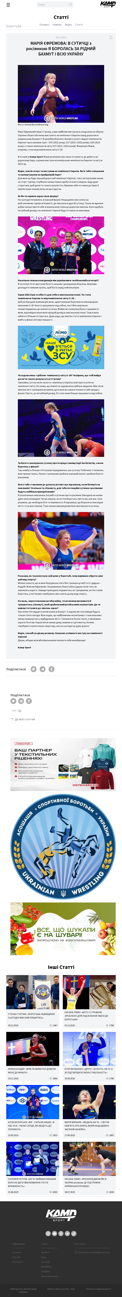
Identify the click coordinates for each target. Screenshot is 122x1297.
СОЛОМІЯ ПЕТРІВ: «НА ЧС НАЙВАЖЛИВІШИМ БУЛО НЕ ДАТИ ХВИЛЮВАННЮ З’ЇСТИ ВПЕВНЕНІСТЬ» (32, 1182)
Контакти (17, 1261)
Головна (44, 24)
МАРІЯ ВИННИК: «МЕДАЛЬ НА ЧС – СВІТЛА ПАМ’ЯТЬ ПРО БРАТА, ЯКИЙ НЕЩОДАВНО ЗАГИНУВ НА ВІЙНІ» (87, 1126)
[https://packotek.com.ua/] (63, 764)
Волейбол (46, 1266)
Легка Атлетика (49, 1276)
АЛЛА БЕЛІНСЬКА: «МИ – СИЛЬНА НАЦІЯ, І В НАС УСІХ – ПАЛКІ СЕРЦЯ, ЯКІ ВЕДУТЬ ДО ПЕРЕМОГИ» (31, 1126)
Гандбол (45, 1271)
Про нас (16, 1257)
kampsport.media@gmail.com (94, 1252)
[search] (70, 4)
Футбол (45, 1252)
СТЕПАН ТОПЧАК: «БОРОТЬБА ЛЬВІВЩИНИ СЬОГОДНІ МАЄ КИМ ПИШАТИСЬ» (31, 1016)
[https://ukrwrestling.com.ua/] (63, 847)
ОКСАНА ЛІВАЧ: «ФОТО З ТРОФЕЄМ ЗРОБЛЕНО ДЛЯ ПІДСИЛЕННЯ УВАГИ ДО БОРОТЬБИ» (86, 1016)
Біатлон (45, 1261)
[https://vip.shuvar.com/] (63, 928)
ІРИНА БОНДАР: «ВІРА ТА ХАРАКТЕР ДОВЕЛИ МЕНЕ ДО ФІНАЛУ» (32, 1070)
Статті (79, 24)
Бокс (43, 1257)
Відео (68, 24)
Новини (57, 24)
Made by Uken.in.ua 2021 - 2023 (61, 1289)
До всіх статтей (25, 719)
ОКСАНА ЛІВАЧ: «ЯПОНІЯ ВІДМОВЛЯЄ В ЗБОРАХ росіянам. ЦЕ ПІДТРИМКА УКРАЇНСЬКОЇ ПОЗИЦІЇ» (86, 1182)
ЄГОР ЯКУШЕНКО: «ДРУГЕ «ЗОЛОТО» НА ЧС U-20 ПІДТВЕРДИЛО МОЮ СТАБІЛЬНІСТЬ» (89, 1070)
